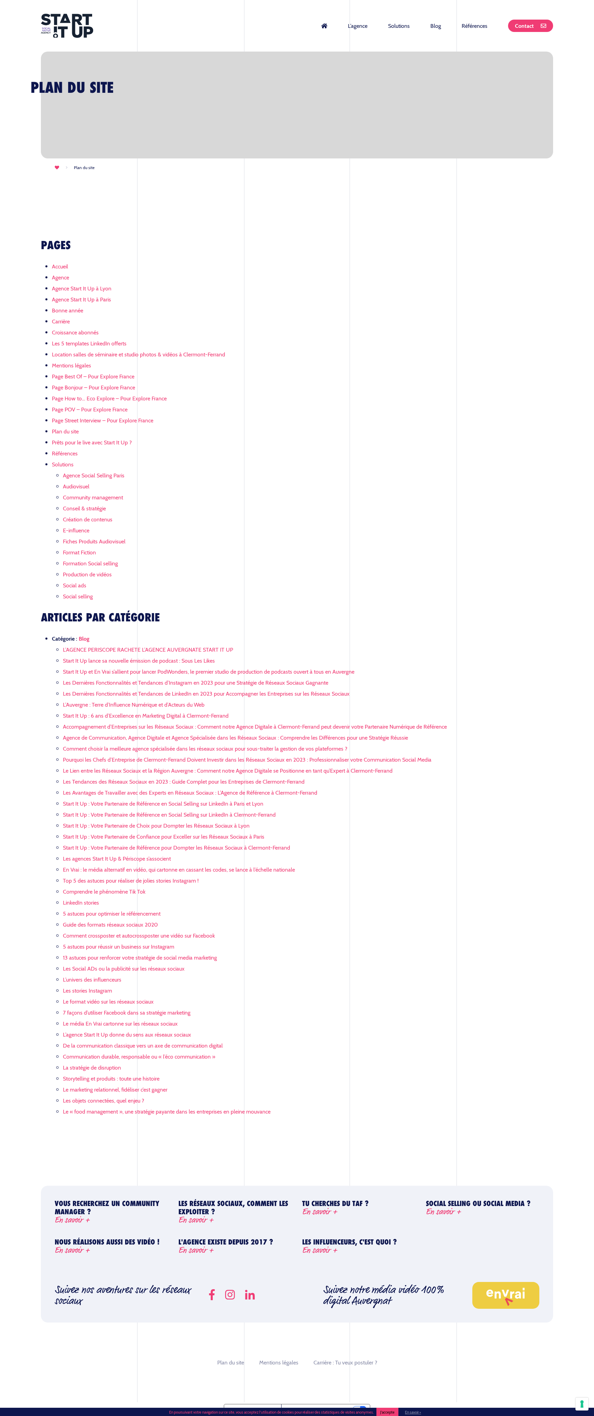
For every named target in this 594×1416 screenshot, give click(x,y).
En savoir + (413, 1412)
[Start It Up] (67, 26)
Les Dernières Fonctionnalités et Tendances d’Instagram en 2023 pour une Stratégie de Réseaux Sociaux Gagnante (195, 682)
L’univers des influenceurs (92, 979)
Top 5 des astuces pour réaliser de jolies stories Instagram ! (131, 880)
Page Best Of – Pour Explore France (93, 376)
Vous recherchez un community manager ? (107, 1211)
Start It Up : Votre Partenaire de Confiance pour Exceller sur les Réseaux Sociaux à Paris (163, 836)
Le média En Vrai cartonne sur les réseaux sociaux (120, 1023)
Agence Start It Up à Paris (81, 299)
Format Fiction (79, 552)
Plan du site (65, 431)
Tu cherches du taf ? (335, 1208)
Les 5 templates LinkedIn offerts (89, 343)
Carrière (61, 321)
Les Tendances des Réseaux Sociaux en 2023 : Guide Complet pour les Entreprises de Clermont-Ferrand (184, 781)
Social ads (74, 585)
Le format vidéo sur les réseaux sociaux (108, 1001)
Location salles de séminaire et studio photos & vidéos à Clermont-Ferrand (138, 354)
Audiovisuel (76, 486)
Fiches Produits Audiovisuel (94, 541)
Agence (60, 277)
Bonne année (67, 310)
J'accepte (387, 1412)
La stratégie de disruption (92, 1067)
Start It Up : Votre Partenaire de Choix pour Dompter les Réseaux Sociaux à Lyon (156, 825)
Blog (435, 26)
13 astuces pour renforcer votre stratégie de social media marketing (140, 957)
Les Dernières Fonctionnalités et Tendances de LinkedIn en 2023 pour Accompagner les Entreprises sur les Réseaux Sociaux (206, 693)
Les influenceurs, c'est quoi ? (349, 1246)
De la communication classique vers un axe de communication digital (143, 1045)
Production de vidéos (87, 574)
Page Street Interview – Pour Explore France (102, 420)
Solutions (399, 26)
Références (474, 26)
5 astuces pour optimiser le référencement (112, 913)
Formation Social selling (90, 563)
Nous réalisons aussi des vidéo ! (107, 1246)
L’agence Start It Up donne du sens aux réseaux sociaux (127, 1034)
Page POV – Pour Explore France (90, 409)
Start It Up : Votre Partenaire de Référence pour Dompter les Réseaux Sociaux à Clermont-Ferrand (176, 847)
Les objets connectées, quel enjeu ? (103, 1100)
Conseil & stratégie (84, 508)
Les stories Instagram (87, 990)
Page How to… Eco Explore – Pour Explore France (109, 398)
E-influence (76, 530)
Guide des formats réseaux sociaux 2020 (110, 924)
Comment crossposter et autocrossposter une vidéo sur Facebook (139, 935)
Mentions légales (71, 365)
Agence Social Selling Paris (93, 475)
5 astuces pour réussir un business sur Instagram (118, 946)
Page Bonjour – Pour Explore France (93, 387)
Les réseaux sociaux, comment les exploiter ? (233, 1211)
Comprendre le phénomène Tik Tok (104, 891)
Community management (93, 497)
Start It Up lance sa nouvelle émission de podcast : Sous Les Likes (139, 660)
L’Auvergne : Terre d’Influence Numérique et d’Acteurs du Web (134, 704)
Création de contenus (87, 519)
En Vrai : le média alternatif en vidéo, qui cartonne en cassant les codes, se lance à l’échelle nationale (179, 869)
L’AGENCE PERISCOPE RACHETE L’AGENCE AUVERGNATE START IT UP (148, 649)
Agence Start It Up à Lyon (81, 288)
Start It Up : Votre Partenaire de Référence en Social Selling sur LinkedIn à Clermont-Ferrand (169, 814)
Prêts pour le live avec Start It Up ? (92, 442)
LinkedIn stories (81, 902)
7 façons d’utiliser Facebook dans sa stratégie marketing (126, 1012)
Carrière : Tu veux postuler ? (345, 1362)
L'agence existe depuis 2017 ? (225, 1246)
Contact (524, 26)
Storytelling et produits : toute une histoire (111, 1078)
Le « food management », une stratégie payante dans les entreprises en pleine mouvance (167, 1111)
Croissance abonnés (75, 332)
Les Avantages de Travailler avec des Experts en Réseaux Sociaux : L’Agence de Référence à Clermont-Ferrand (190, 792)
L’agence (357, 26)
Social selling (78, 596)
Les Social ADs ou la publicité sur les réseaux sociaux (124, 968)
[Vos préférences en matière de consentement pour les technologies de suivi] (581, 1404)
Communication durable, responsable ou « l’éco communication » (139, 1056)
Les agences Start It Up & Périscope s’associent (117, 858)
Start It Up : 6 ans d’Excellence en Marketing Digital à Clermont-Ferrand (146, 715)
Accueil (60, 266)
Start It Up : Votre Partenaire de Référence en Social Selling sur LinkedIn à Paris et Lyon (163, 803)
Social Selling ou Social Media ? (478, 1208)
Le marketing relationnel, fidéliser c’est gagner (115, 1089)
